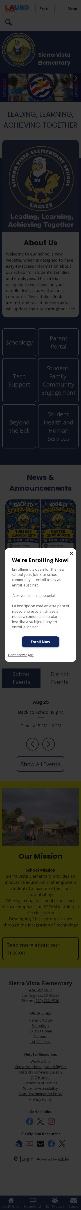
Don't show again (21, 655)
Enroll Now (40, 641)
